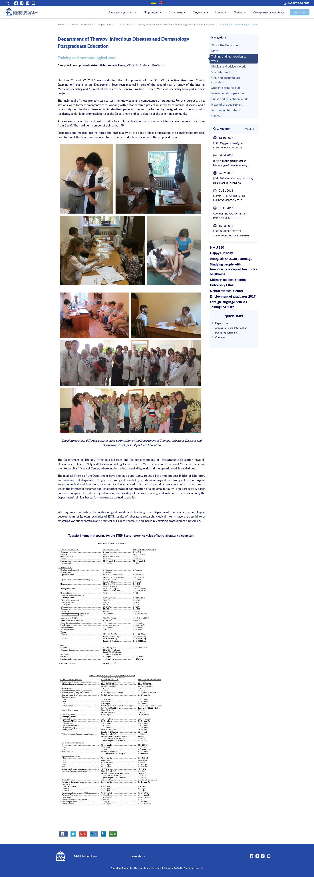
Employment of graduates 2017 (232, 296)
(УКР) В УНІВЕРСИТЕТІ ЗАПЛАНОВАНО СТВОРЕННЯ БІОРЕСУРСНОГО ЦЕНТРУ (231, 235)
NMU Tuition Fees (85, 856)
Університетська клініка (268, 12)
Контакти (300, 12)
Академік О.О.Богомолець (231, 259)
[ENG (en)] (161, 2)
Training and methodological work (229, 58)
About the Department (225, 45)
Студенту (199, 12)
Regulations (221, 323)
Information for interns (226, 110)
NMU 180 (217, 247)
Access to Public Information (231, 328)
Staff (214, 51)
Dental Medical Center (226, 291)
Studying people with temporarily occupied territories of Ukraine (233, 269)
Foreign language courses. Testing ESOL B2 (229, 305)
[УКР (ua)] (153, 2)
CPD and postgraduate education (225, 80)
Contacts (220, 337)
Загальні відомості (121, 12)
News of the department (227, 105)
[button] (7, 3)
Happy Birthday (221, 253)
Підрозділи (151, 12)
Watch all (249, 128)
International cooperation (227, 93)
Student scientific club (225, 88)
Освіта (238, 12)
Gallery (215, 116)
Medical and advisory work (228, 66)
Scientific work (220, 72)
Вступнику (175, 12)
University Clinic (222, 285)
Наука (219, 12)
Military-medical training (228, 280)
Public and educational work (229, 99)
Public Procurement (226, 332)
